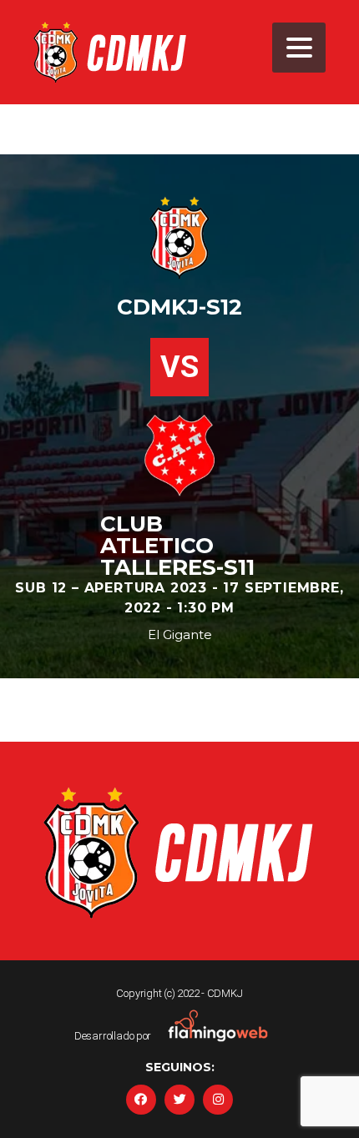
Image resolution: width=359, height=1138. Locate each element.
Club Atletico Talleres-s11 (177, 546)
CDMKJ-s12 (179, 307)
